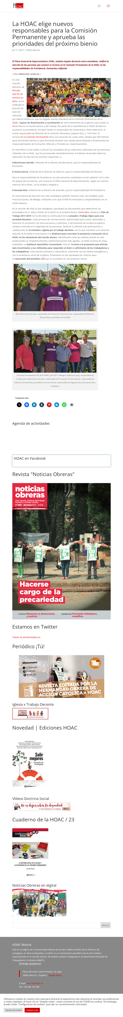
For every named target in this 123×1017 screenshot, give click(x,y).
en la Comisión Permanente (34, 136)
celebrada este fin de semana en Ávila (18, 94)
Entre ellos (83, 212)
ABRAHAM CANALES (28, 74)
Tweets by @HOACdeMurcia (26, 637)
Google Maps (55, 975)
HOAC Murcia (33, 50)
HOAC (15, 122)
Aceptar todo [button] (32, 1010)
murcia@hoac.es (35, 983)
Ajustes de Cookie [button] (13, 1010)
